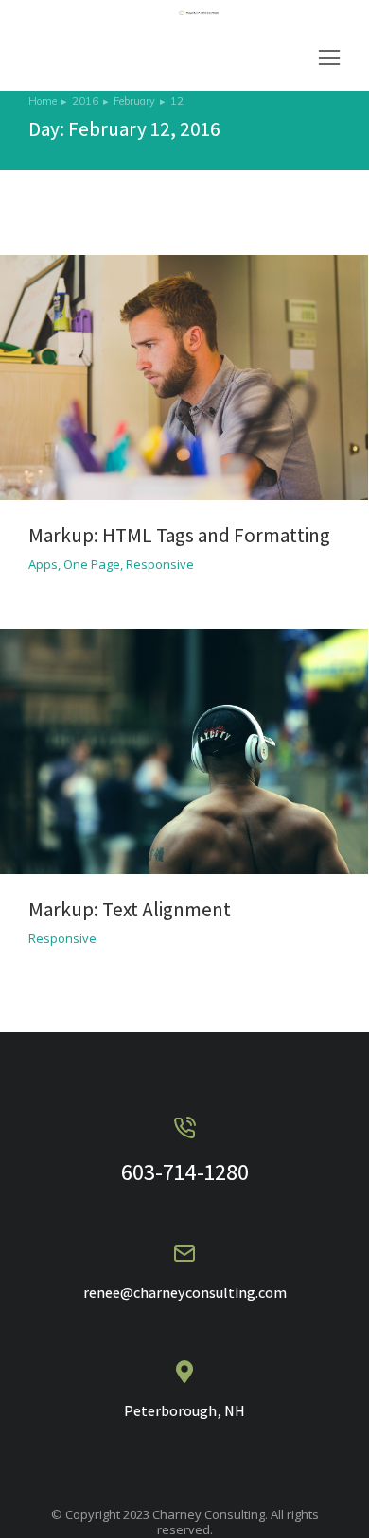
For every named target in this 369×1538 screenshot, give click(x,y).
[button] (329, 58)
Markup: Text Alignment (129, 909)
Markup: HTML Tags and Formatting (179, 535)
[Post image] (184, 377)
